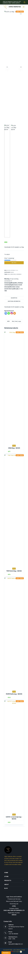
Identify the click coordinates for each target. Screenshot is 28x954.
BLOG (6, 888)
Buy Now (14, 262)
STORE (6, 876)
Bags (12, 272)
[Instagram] (11, 313)
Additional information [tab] (14, 301)
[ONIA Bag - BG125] (14, 387)
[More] (14, 313)
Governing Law (14, 903)
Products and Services (14, 899)
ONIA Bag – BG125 (14, 448)
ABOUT (6, 884)
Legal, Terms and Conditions (14, 896)
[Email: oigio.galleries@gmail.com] (5, 943)
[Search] (24, 2)
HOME (6, 872)
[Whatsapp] (8, 313)
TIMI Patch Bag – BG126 (14, 571)
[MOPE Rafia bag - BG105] (14, 633)
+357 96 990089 (13, 934)
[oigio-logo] (5, 7)
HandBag (18, 274)
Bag (9, 274)
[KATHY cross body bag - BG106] (14, 756)
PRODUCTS (14, 880)
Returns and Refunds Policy (14, 901)
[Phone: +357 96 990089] (5, 933)
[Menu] (23, 6)
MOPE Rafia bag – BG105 (14, 694)
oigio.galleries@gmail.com (15, 944)
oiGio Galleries (15, 7)
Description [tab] (14, 298)
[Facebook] (5, 313)
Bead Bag (13, 274)
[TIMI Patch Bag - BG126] (14, 510)
